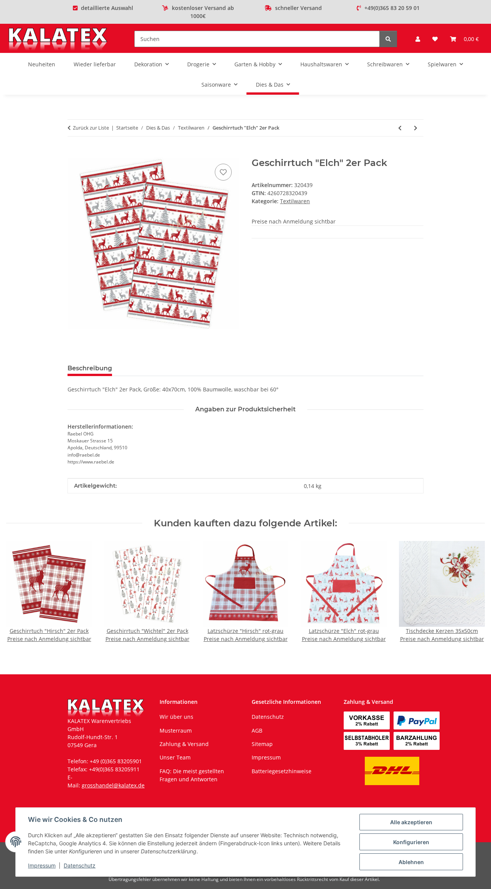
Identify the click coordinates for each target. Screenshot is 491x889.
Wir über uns (176, 716)
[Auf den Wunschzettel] (223, 172)
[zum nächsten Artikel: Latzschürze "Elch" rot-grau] (415, 128)
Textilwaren (295, 201)
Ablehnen (411, 862)
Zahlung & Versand (184, 744)
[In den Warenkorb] (74, 153)
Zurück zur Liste (91, 127)
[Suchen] (388, 39)
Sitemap (262, 744)
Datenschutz (80, 865)
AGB (257, 730)
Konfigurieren (411, 842)
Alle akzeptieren (411, 822)
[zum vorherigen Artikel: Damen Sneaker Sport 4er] (400, 128)
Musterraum (176, 730)
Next (472, 592)
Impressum (42, 865)
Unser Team (175, 757)
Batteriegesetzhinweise (281, 771)
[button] (417, 39)
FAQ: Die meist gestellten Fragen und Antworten (192, 775)
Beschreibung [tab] (90, 368)
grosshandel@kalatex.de (113, 785)
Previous (19, 592)
